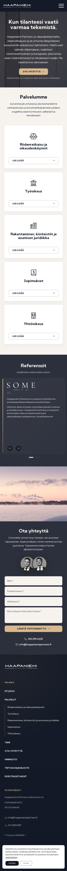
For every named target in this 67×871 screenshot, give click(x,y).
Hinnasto (11, 759)
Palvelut (10, 699)
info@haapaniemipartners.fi (35, 644)
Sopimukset (13, 727)
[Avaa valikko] (61, 5)
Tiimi (7, 742)
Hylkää (26, 863)
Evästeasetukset (16, 776)
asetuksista (11, 857)
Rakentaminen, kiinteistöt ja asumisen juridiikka (33, 720)
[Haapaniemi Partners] (17, 6)
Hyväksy (12, 863)
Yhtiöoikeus (14, 733)
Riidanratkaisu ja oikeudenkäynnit (25, 707)
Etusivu (10, 691)
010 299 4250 (35, 638)
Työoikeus (13, 713)
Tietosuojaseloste (17, 767)
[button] (10, 448)
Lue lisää (18, 160)
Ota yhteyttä (32, 71)
